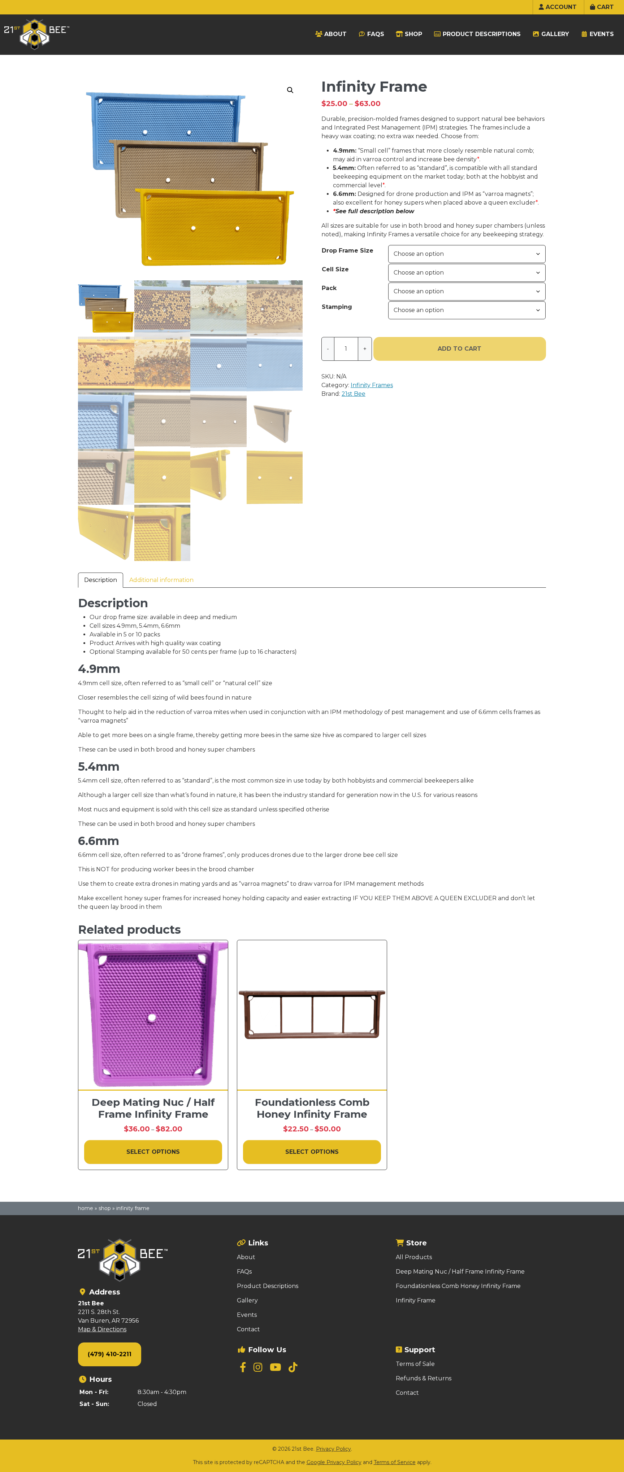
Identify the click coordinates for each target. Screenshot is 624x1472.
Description (100, 580)
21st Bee (353, 393)
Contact (248, 1329)
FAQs (244, 1271)
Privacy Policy (333, 1449)
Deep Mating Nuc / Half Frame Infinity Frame (460, 1271)
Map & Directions (102, 1329)
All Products (414, 1257)
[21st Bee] (153, 1260)
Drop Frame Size (347, 250)
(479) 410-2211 (109, 1354)
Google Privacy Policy (334, 1462)
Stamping (337, 306)
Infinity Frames (372, 385)
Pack (329, 288)
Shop (105, 1208)
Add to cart (459, 348)
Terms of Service (395, 1462)
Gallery (247, 1300)
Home (85, 1208)
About (246, 1257)
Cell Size (335, 269)
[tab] (100, 580)
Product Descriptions (267, 1286)
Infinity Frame (416, 1300)
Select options (153, 1151)
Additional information (161, 580)
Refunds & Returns (423, 1378)
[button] (290, 90)
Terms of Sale (415, 1364)
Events (247, 1314)
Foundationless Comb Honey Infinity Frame (458, 1286)
